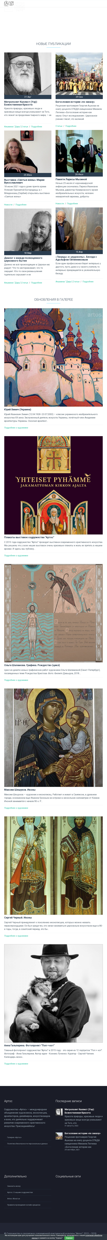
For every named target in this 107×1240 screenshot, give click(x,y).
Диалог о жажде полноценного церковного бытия (23, 259)
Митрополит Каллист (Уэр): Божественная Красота (20, 103)
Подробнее (36, 126)
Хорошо (69, 1238)
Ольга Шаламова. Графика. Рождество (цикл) (32, 665)
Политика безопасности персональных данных (27, 1144)
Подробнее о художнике (16, 427)
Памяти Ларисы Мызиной (71, 179)
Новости (60, 203)
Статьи (24, 126)
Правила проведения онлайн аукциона (23, 1205)
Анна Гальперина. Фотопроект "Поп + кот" (29, 1045)
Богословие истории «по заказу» (75, 101)
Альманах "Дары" (12, 126)
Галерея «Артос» (14, 1137)
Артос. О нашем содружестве (20, 1192)
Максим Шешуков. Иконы (20, 789)
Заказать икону (13, 1186)
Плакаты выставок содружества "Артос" (29, 537)
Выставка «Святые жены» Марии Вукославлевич (24, 181)
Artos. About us (13, 1199)
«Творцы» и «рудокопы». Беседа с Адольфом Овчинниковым (76, 258)
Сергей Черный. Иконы (18, 917)
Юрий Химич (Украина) (17, 409)
